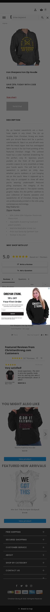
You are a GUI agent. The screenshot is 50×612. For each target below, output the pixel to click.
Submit (12, 314)
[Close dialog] (48, 288)
